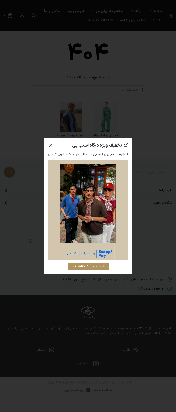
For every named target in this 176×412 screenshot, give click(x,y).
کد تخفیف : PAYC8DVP (88, 266)
